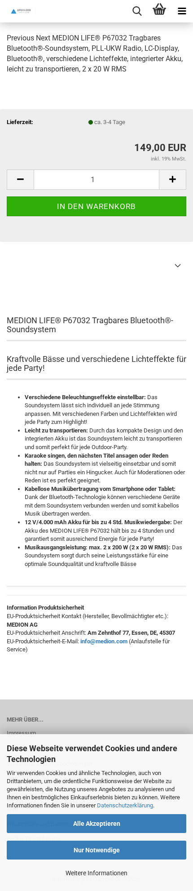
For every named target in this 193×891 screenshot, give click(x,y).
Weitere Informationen (96, 873)
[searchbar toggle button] (137, 11)
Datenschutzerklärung (125, 805)
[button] (20, 179)
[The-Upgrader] (18, 11)
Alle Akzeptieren (96, 823)
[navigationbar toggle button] (182, 11)
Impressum (21, 733)
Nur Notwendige (97, 850)
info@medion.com (103, 641)
